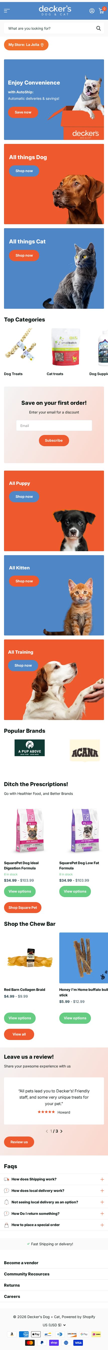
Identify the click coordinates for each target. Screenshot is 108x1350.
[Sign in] (91, 11)
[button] (46, 1131)
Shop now (24, 171)
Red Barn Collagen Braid (24, 989)
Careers (12, 1296)
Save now (23, 112)
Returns (12, 1285)
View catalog (7, 11)
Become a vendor (21, 1262)
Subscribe (54, 440)
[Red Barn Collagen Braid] (29, 958)
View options (20, 891)
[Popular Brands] (29, 747)
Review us (19, 1142)
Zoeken (98, 28)
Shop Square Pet (23, 907)
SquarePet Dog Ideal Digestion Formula (21, 865)
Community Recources (26, 1273)
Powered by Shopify (78, 1317)
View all (19, 1034)
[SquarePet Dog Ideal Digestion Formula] (29, 831)
